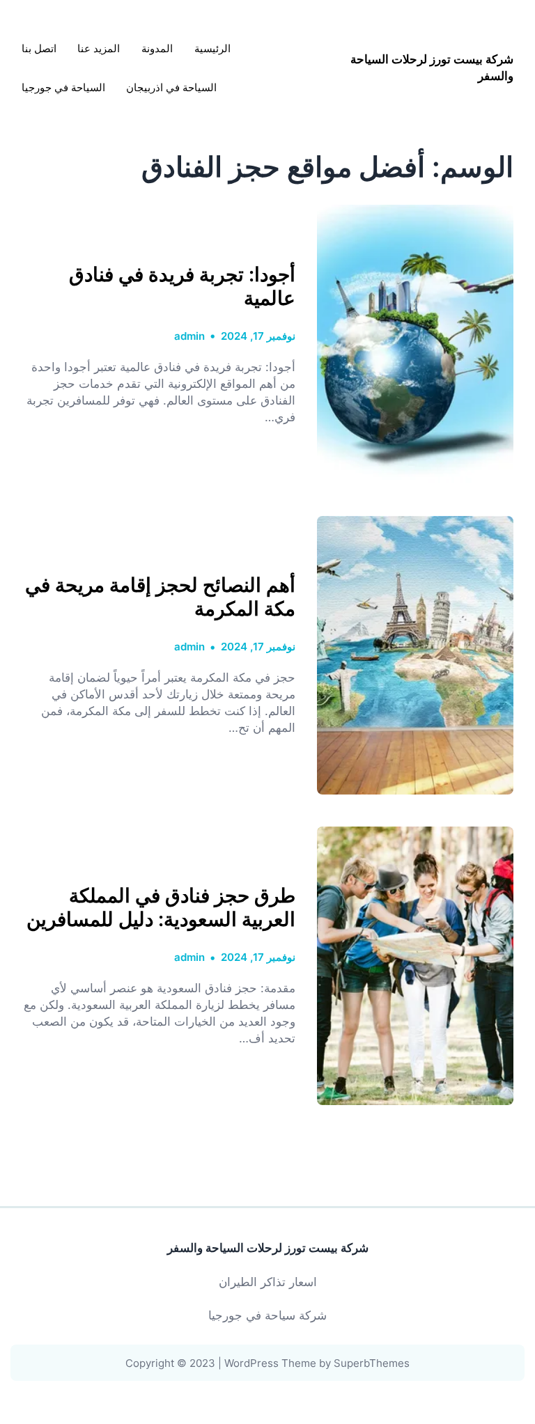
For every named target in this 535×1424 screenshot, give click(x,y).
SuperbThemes (372, 1363)
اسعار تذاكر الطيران (268, 1281)
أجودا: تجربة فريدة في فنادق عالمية (182, 286)
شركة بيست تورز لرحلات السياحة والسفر (268, 1248)
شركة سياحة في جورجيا (267, 1315)
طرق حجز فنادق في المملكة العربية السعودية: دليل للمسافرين (160, 907)
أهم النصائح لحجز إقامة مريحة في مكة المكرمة (160, 597)
